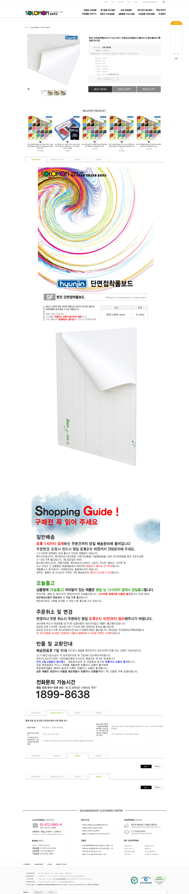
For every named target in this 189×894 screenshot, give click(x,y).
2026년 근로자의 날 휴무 (90, 831)
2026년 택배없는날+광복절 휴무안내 (94, 825)
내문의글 (127, 854)
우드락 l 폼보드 (45, 27)
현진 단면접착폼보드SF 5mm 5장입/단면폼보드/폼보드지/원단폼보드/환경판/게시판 (121, 146)
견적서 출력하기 (150, 851)
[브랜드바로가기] (113, 74)
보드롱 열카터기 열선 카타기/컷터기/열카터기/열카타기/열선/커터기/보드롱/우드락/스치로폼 (67, 146)
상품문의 (99, 159)
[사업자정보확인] (61, 879)
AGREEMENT (38, 864)
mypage (120, 2)
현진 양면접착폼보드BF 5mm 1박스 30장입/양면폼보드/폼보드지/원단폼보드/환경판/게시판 (40, 146)
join (112, 2)
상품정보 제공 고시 (56, 159)
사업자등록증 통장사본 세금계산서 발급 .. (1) (97, 845)
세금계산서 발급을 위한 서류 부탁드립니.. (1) (97, 848)
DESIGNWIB (93, 885)
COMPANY (26, 864)
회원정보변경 (149, 846)
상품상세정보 (35, 159)
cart (128, 2)
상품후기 (78, 159)
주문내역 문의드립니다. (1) (91, 851)
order (135, 2)
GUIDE (49, 864)
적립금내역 (128, 846)
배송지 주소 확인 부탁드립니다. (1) (94, 854)
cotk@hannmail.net (68, 882)
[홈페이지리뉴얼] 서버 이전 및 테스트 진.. (96, 834)
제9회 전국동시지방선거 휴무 (92, 828)
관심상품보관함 (129, 851)
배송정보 (57, 756)
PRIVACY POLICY (61, 864)
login (106, 2)
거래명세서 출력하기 (152, 854)
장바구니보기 (128, 849)
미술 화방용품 (34, 27)
